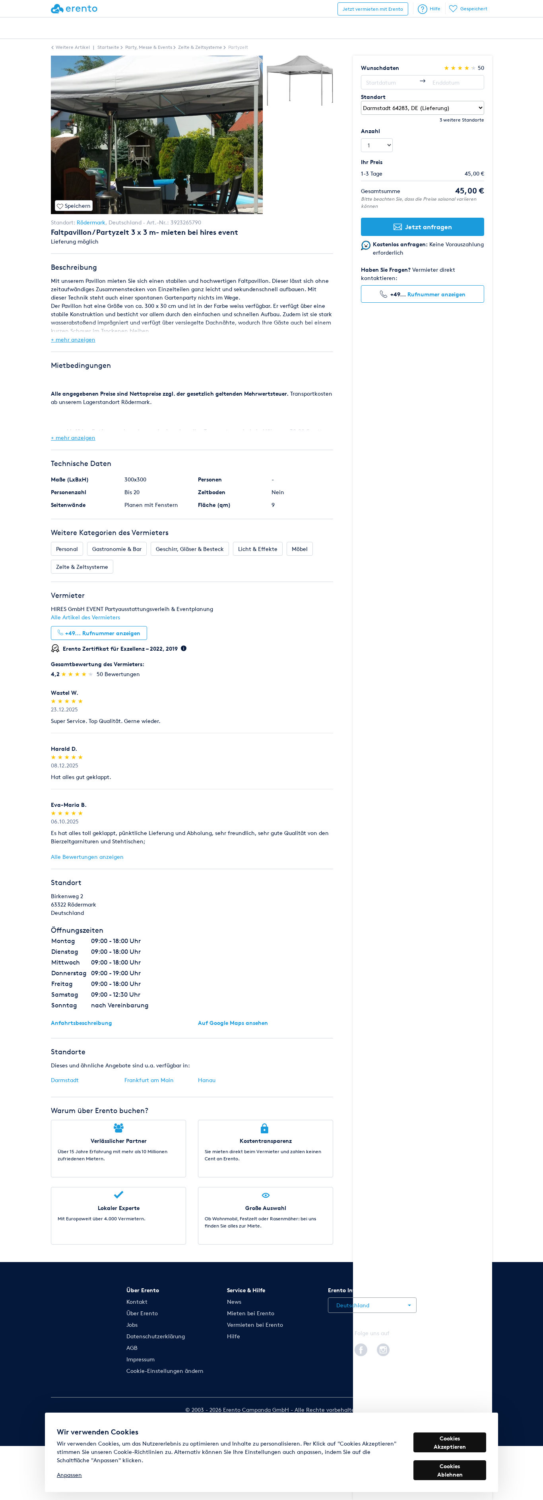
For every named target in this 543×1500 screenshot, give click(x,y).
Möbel (300, 548)
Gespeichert (473, 9)
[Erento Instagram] (383, 1348)
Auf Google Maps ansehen (233, 1022)
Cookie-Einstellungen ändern (165, 1370)
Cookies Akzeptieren (450, 1442)
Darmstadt (65, 1080)
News (234, 1301)
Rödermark (91, 222)
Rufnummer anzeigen (436, 294)
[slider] (78, 674)
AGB (132, 1347)
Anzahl (370, 131)
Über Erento (142, 1313)
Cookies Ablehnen (450, 1470)
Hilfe (435, 9)
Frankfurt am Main (149, 1080)
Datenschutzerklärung (155, 1336)
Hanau (206, 1080)
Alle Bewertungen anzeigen (87, 856)
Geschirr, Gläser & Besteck (190, 548)
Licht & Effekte (257, 548)
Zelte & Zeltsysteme (82, 566)
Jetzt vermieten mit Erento (373, 9)
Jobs (132, 1324)
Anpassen (69, 1474)
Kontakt (136, 1301)
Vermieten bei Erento (255, 1324)
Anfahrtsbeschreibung (81, 1022)
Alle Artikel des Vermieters (85, 617)
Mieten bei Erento (250, 1313)
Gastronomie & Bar (117, 548)
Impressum (140, 1359)
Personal (67, 548)
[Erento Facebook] (361, 1348)
